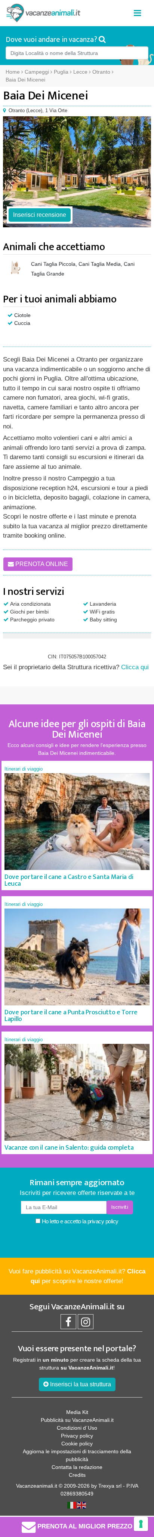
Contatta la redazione (77, 1467)
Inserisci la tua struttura (80, 1384)
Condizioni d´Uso (77, 1428)
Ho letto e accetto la (79, 1221)
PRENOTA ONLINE (41, 564)
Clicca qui (135, 667)
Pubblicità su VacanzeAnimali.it (77, 1420)
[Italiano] (72, 1505)
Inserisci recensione (39, 215)
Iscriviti (119, 1207)
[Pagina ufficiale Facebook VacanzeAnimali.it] (68, 1324)
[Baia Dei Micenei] (77, 171)
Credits (77, 1475)
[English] (82, 1505)
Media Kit (77, 1412)
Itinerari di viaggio (23, 769)
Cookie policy (77, 1444)
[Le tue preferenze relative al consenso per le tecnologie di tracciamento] (141, 1524)
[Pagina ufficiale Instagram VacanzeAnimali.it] (85, 1324)
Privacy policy (77, 1436)
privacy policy (102, 1221)
